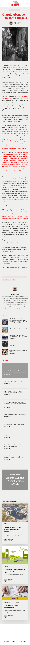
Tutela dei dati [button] (14, 641)
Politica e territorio (14, 10)
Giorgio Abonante (6, 279)
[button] (2, 3)
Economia (16, 602)
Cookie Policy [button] (23, 641)
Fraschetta (24, 276)
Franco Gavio (17, 22)
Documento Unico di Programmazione (11, 276)
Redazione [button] (6, 641)
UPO (14, 279)
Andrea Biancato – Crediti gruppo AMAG (15, 480)
